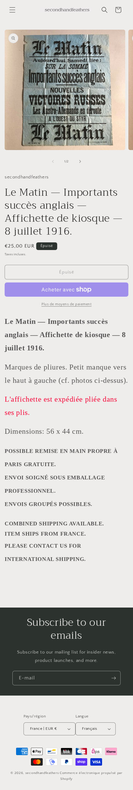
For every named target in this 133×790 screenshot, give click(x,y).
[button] (12, 10)
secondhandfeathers (42, 773)
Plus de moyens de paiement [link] (66, 304)
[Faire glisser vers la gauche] (53, 161)
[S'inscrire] (113, 678)
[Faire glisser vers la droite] (80, 161)
